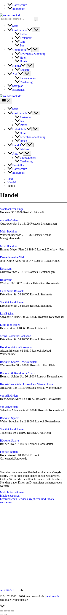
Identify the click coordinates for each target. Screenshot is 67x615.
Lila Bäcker (7, 313)
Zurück (6, 590)
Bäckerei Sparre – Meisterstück (18, 361)
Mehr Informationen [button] (12, 492)
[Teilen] (8, 610)
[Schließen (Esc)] (12, 610)
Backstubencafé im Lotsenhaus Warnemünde (26, 384)
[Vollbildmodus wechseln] (5, 610)
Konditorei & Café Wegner (16, 347)
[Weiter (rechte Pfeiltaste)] (5, 614)
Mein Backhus (8, 231)
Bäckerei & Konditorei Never (17, 373)
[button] (29, 30)
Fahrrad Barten (9, 451)
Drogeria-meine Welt (12, 257)
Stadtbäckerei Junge (11, 209)
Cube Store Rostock (12, 291)
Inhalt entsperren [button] (10, 495)
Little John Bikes (10, 324)
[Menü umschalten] (36, 30)
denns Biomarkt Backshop (15, 336)
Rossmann (6, 268)
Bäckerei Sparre (9, 418)
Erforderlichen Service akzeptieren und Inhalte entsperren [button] (27, 500)
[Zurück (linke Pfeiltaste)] (1, 614)
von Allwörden (9, 220)
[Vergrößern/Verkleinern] (1, 610)
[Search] (36, 19)
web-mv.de (52, 596)
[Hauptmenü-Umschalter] (6, 101)
